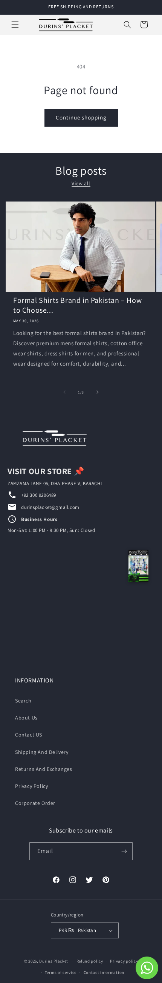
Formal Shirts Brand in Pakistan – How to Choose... (77, 305)
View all (81, 183)
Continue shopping (81, 117)
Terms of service (60, 972)
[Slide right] (97, 392)
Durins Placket (53, 960)
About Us (26, 717)
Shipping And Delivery (42, 752)
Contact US (28, 734)
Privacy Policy (31, 786)
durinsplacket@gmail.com (50, 507)
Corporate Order (35, 803)
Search (23, 700)
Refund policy (89, 961)
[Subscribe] (124, 851)
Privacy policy (124, 961)
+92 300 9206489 (38, 495)
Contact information (104, 972)
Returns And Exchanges (43, 769)
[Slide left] (64, 392)
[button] (15, 24)
